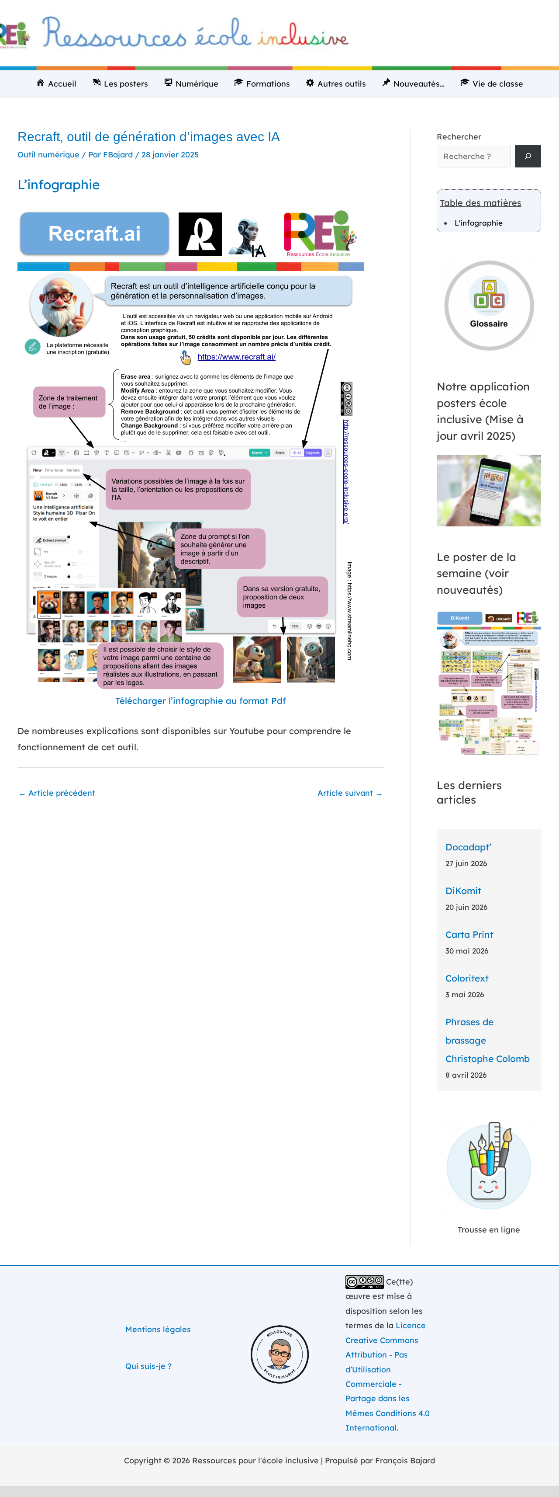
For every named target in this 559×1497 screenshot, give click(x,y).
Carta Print (469, 934)
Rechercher (459, 137)
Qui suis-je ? (148, 1366)
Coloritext (467, 978)
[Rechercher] (528, 156)
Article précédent (56, 793)
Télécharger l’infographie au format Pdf (200, 700)
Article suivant (350, 793)
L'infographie (479, 222)
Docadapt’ (468, 847)
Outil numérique (48, 155)
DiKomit (463, 890)
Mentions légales (158, 1329)
